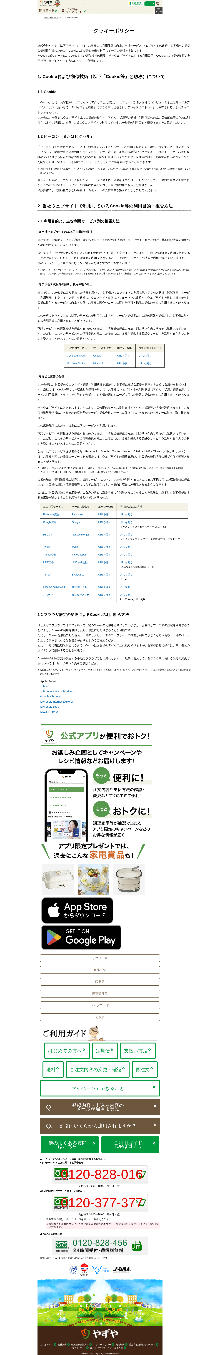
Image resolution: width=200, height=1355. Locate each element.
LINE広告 (48, 562)
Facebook (77, 514)
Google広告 (49, 522)
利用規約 (120, 1344)
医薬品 (100, 981)
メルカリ (48, 594)
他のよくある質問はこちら (67, 1144)
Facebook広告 (51, 514)
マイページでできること (98, 1088)
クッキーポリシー (102, 1344)
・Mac (44, 686)
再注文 (143, 1069)
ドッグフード (100, 1005)
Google (97, 355)
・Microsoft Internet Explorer (55, 701)
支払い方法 (136, 1050)
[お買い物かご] (158, 3)
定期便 (103, 1050)
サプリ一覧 (100, 958)
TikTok (46, 574)
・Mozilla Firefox (48, 711)
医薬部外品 (100, 993)
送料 (51, 1069)
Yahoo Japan (79, 554)
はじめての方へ (65, 1050)
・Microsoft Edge (48, 706)
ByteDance (78, 574)
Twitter (46, 547)
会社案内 (62, 1344)
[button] (158, 10)
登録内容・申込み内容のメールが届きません (98, 1107)
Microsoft (98, 363)
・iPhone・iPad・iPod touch (58, 691)
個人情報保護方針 (80, 1344)
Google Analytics (76, 355)
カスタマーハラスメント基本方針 (106, 1347)
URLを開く (123, 355)
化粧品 (100, 1017)
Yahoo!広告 (49, 554)
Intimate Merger (80, 534)
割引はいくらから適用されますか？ (98, 1125)
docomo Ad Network (54, 587)
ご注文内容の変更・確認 (96, 1069)
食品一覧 (100, 969)
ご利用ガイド (46, 1344)
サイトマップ (78, 1347)
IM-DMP (47, 534)
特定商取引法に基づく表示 (142, 1344)
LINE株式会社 (80, 562)
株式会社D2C (79, 587)
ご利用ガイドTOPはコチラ (128, 1144)
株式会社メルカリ (82, 594)
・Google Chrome (49, 696)
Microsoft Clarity (76, 363)
